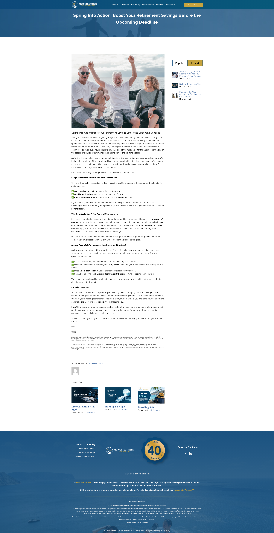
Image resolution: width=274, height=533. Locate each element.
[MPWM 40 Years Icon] (156, 436)
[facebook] (186, 453)
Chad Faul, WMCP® (96, 363)
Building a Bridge (115, 406)
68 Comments (155, 410)
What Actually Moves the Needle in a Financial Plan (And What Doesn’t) (190, 73)
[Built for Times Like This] (175, 84)
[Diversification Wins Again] (84, 395)
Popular (180, 63)
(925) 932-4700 (88, 449)
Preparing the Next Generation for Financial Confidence (190, 94)
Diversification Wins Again (83, 408)
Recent (195, 63)
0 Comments (90, 412)
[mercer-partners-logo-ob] (84, 2)
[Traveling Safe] (151, 395)
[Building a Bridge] (118, 395)
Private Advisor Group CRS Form (137, 522)
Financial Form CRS (138, 502)
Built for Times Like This (190, 84)
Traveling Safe (146, 407)
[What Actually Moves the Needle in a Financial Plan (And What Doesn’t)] (175, 74)
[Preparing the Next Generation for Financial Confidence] (175, 94)
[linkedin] (190, 453)
